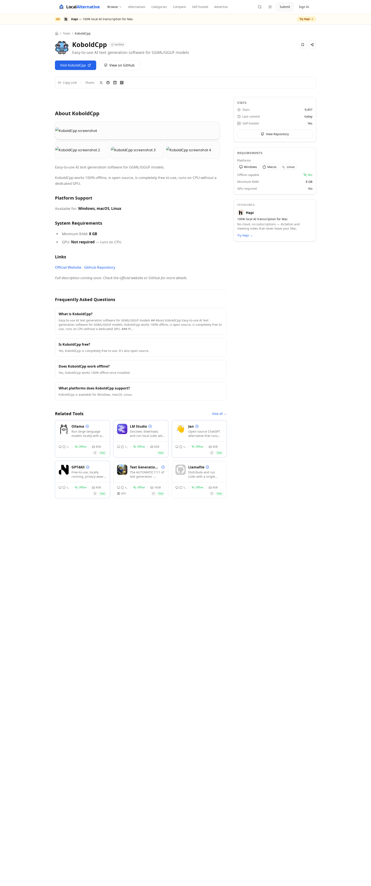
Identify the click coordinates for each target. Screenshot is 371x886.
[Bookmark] (303, 44)
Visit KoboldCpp (73, 65)
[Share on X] (101, 83)
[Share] (312, 44)
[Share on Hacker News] (122, 83)
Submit (285, 7)
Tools (66, 33)
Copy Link (70, 82)
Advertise (221, 7)
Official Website (68, 267)
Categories (159, 7)
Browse (112, 7)
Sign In (304, 7)
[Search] (259, 7)
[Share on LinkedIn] (115, 83)
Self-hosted (200, 7)
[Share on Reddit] (108, 83)
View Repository (277, 134)
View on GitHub (122, 65)
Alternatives (136, 7)
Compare (179, 7)
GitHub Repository (99, 267)
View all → (219, 414)
